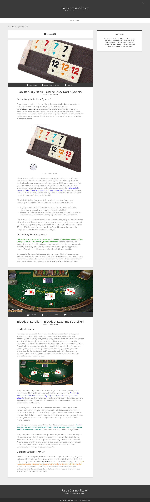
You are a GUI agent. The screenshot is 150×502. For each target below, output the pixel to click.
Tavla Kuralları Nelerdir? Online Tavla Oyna (119, 46)
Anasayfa (11, 26)
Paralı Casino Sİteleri (75, 8)
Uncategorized (53, 94)
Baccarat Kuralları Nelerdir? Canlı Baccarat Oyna (119, 41)
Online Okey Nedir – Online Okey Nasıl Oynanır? (50, 61)
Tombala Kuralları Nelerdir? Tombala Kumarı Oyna (119, 39)
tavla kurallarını (57, 261)
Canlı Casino (75, 20)
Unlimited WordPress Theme (68, 500)
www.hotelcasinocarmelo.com (28, 109)
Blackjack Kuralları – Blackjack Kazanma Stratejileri (50, 291)
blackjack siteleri (46, 461)
